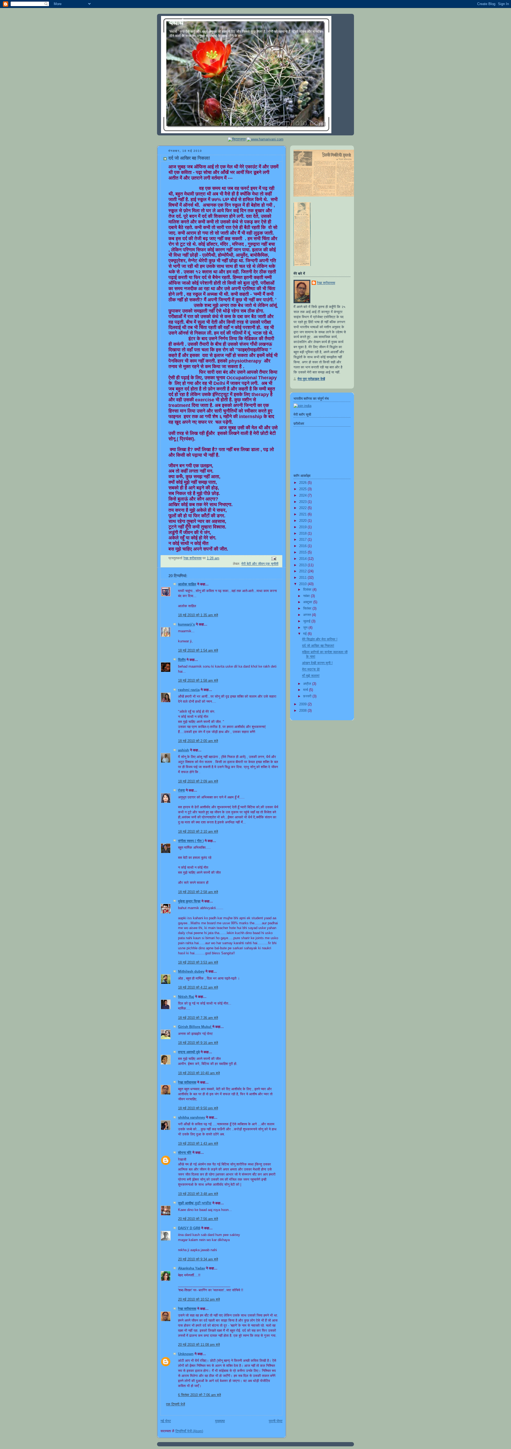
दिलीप (182, 660)
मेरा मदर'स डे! (311, 669)
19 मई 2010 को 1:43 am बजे (198, 1144)
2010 (303, 584)
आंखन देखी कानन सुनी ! (317, 663)
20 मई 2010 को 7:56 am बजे (198, 1219)
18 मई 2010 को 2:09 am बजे (198, 781)
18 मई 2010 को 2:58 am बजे (198, 892)
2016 (303, 546)
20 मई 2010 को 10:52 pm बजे (199, 1299)
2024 (303, 495)
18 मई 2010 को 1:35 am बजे (198, 615)
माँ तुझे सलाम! (311, 676)
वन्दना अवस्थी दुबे (189, 1052)
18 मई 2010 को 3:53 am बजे (198, 962)
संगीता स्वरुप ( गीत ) (191, 841)
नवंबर (307, 596)
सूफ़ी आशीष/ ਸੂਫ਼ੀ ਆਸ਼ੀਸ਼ (194, 1203)
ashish (183, 750)
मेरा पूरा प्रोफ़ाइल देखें (311, 379)
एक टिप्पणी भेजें (175, 1404)
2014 (303, 559)
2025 (303, 489)
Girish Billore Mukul (195, 1027)
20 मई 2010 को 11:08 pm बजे (199, 1345)
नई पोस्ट (165, 1421)
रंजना (181, 790)
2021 (303, 514)
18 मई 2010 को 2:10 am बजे (198, 832)
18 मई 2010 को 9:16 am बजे (198, 1043)
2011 (303, 578)
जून (305, 628)
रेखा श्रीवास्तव (187, 1082)
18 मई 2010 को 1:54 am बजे (198, 650)
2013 (303, 565)
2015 (303, 552)
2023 (303, 502)
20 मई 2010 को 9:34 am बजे (198, 1259)
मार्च (306, 690)
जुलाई (307, 621)
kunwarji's (186, 624)
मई (305, 634)
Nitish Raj (186, 997)
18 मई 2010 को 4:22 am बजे (198, 987)
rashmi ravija (189, 690)
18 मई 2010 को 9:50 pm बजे (198, 1108)
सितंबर (307, 608)
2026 (303, 483)
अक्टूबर (308, 602)
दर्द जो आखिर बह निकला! (318, 646)
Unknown (185, 1354)
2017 (303, 540)
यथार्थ (176, 23)
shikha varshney (191, 1117)
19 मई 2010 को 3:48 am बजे (198, 1194)
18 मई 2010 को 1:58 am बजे (198, 680)
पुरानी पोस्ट (275, 1421)
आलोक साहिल (187, 584)
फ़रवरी (307, 696)
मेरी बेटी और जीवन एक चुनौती (259, 564)
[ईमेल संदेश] (273, 558)
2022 (303, 508)
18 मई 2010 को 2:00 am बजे (198, 741)
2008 (303, 711)
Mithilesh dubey (191, 971)
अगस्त (307, 615)
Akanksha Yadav (191, 1268)
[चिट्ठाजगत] (237, 139)
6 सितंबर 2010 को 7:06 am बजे (199, 1395)
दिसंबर (307, 590)
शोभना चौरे (184, 1153)
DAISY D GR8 (189, 1228)
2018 (303, 533)
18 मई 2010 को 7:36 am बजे (198, 1018)
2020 (303, 521)
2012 (303, 571)
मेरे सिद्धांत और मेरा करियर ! (319, 639)
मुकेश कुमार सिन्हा (189, 901)
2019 (303, 527)
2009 (303, 704)
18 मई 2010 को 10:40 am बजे (199, 1073)
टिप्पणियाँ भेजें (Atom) (189, 1431)
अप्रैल (307, 684)
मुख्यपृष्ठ (220, 1421)
